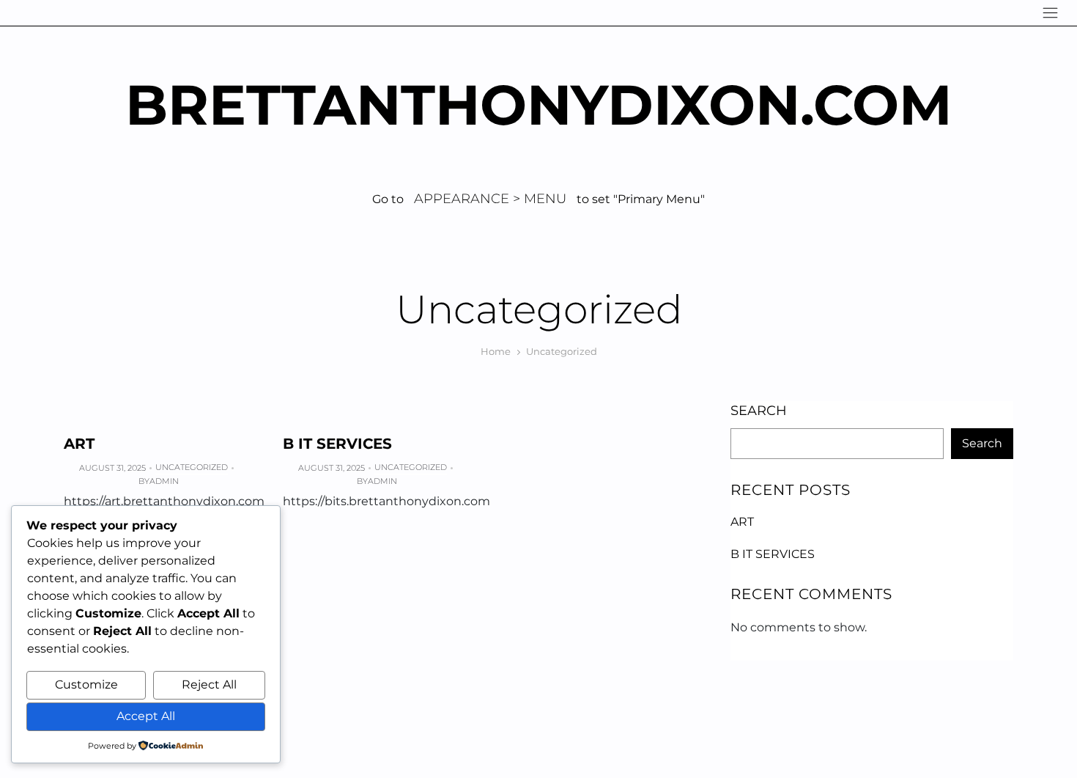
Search (758, 411)
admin (164, 481)
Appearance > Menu (490, 199)
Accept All (145, 716)
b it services (337, 443)
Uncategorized (191, 467)
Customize (86, 684)
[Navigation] (1050, 13)
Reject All (209, 684)
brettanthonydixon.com (538, 104)
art (79, 443)
